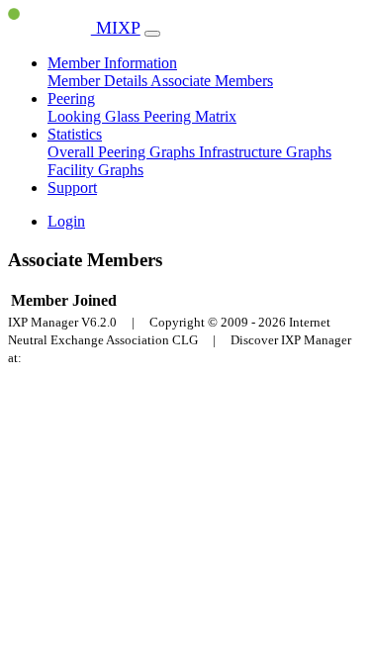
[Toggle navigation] (152, 34)
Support (72, 187)
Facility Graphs (95, 169)
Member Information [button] (112, 62)
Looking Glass (95, 116)
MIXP (115, 28)
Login (66, 221)
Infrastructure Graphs (265, 151)
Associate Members (211, 80)
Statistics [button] (74, 134)
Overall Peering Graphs (123, 151)
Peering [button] (71, 98)
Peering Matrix (189, 116)
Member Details (98, 80)
